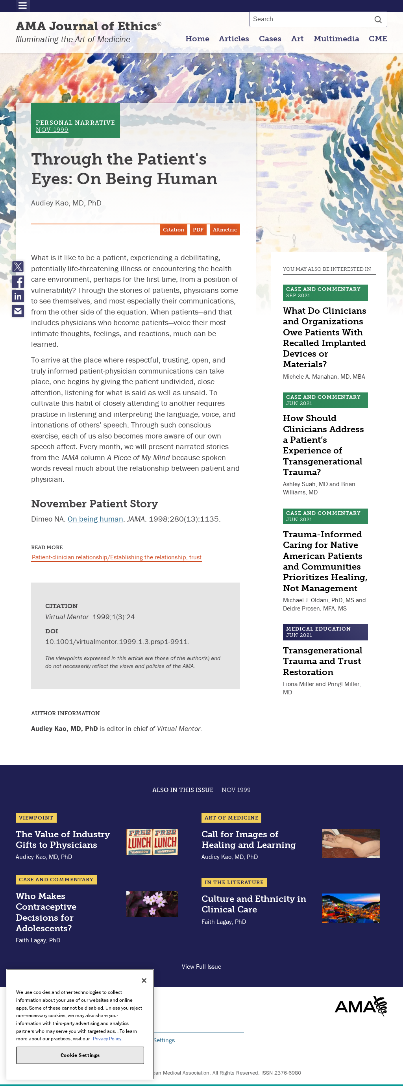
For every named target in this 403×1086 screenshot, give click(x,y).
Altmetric (225, 230)
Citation (173, 230)
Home (197, 38)
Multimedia (336, 38)
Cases (270, 38)
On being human (95, 519)
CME (378, 38)
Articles (234, 38)
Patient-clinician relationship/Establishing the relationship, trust (117, 557)
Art (297, 38)
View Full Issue (201, 966)
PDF (198, 230)
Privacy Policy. (107, 1038)
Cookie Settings (154, 1040)
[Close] (144, 980)
